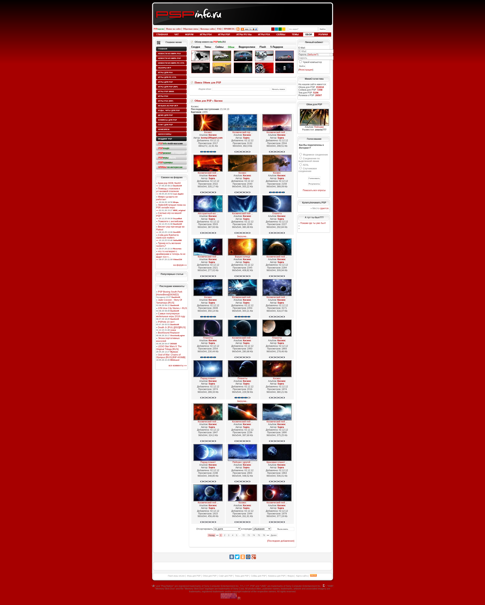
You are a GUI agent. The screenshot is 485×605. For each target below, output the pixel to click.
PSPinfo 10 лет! (166, 322)
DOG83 (173, 344)
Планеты (208, 338)
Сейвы (219, 47)
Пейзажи (319, 127)
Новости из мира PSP (169, 58)
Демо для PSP (165, 115)
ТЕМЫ (295, 34)
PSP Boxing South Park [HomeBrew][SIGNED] (169, 293)
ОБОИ (308, 34)
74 (254, 535)
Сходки (195, 47)
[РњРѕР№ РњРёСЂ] (248, 557)
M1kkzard (174, 360)
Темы (207, 47)
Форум (290, 576)
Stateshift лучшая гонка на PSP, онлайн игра (171, 206)
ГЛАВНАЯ (162, 34)
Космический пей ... (277, 132)
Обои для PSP (203, 100)
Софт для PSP (165, 125)
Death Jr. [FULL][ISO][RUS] (171, 327)
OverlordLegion (177, 335)
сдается (324, 208)
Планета (277, 213)
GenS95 (177, 232)
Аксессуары (164, 134)
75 (259, 535)
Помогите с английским (170, 221)
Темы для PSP (242, 576)
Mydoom (174, 352)
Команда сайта (207, 29)
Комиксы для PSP (167, 120)
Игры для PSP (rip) (168, 87)
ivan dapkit (178, 194)
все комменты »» (178, 365)
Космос (218, 100)
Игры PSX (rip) (165, 101)
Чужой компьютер (312, 62)
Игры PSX (163, 96)
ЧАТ (176, 34)
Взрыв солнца (242, 256)
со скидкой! (171, 153)
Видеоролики (247, 47)
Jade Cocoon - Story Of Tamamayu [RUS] (169, 301)
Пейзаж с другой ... (242, 462)
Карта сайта (302, 576)
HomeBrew (163, 129)
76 (264, 535)
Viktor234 (177, 259)
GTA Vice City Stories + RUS (172, 308)
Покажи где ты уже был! (313, 223)
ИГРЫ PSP (224, 34)
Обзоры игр (164, 68)
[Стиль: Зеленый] (280, 29)
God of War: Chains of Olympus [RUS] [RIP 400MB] (170, 356)
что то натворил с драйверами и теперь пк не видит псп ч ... (170, 254)
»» (157, 186)
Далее (274, 535)
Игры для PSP (165, 82)
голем (173, 330)
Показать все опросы (314, 190)
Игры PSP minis (166, 91)
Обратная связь (190, 29)
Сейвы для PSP (258, 576)
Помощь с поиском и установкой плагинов (168, 190)
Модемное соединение (315, 154)
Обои (231, 47)
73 (248, 535)
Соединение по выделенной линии (309, 159)
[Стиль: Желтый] (283, 29)
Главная (162, 49)
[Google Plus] (253, 557)
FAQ (219, 29)
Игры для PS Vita (167, 77)
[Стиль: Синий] (276, 29)
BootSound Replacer (169, 332)
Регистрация (306, 69)
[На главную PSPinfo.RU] (242, 6)
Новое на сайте (173, 29)
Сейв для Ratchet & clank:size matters (167, 236)
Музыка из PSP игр (168, 106)
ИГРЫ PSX (264, 34)
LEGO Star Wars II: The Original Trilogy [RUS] (169, 347)
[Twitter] (237, 557)
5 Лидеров (276, 47)
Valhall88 (177, 240)
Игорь (176, 202)
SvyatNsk (177, 218)
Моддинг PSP (165, 139)
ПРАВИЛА (229, 29)
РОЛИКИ (323, 34)
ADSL (306, 165)
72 (243, 535)
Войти (302, 66)
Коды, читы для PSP (169, 110)
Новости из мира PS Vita (171, 63)
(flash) (167, 157)
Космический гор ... (242, 132)
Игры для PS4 (165, 72)
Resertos (177, 249)
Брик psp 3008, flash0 (169, 183)
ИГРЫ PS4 (206, 34)
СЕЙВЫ (280, 34)
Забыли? (313, 54)
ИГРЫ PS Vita (244, 34)
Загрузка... (242, 236)
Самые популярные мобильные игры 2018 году (170, 315)
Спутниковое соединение (307, 170)
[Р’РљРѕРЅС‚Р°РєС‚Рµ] (231, 557)
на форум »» (180, 265)
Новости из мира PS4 (169, 54)
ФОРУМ (189, 34)
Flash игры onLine (176, 576)
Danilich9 (177, 186)
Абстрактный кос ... (208, 213)
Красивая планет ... (277, 462)
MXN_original (179, 210)
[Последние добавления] (280, 541)
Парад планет (208, 378)
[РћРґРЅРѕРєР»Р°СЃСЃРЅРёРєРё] (242, 557)
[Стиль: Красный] (273, 29)
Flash (263, 47)
